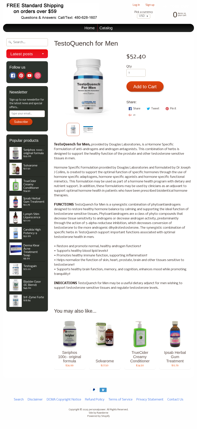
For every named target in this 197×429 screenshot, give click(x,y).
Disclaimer (35, 399)
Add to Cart (145, 86)
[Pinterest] (21, 75)
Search (19, 399)
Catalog (106, 28)
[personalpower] (51, 12)
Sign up (149, 5)
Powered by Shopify (98, 416)
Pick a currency (143, 12)
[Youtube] (29, 75)
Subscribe (21, 121)
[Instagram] (37, 75)
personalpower (97, 410)
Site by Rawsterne (98, 413)
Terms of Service (120, 399)
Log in (136, 5)
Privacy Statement (150, 399)
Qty (129, 66)
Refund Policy (94, 399)
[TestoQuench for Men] (73, 129)
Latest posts (21, 54)
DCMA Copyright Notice (64, 399)
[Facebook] (12, 75)
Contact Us (175, 399)
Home (89, 28)
